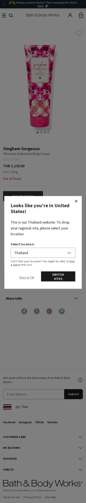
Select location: (23, 244)
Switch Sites (58, 276)
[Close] (76, 201)
